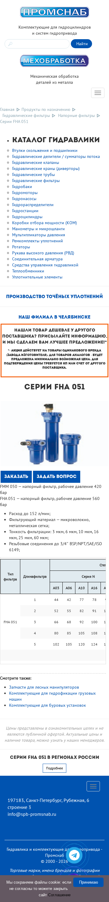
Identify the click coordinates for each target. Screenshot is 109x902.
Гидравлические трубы (33, 174)
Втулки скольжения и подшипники (45, 150)
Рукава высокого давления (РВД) (43, 253)
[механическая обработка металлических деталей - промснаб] (54, 60)
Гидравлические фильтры (26, 115)
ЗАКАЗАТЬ (16, 477)
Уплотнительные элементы (37, 277)
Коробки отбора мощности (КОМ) (44, 222)
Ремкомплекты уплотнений (37, 241)
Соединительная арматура (37, 259)
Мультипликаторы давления (38, 234)
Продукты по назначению (45, 109)
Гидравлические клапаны (35, 162)
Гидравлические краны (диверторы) (46, 168)
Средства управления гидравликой (45, 265)
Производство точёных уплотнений (54, 297)
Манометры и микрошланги (38, 228)
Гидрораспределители (33, 204)
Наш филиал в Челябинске (54, 317)
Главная (7, 109)
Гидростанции (25, 210)
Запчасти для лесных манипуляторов (44, 687)
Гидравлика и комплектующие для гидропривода (53, 849)
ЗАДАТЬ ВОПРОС (57, 477)
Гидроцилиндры (27, 216)
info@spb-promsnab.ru (32, 814)
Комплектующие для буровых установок (47, 705)
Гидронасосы (24, 198)
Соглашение (59, 895)
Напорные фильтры (76, 115)
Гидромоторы (25, 192)
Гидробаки (22, 186)
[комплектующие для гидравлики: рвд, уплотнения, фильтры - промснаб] (54, 11)
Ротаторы (21, 247)
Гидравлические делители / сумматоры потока (56, 156)
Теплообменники (28, 271)
